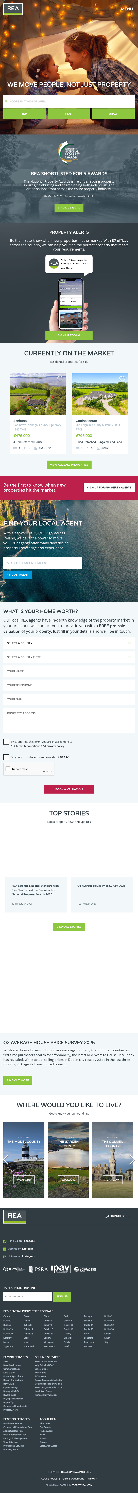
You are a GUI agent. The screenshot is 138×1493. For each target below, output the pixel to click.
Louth (107, 1338)
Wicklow (88, 1346)
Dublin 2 (7, 1320)
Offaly (67, 1342)
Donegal (88, 1316)
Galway (67, 1333)
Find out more (69, 208)
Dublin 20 (8, 1333)
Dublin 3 (28, 1320)
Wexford (68, 1346)
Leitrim (47, 1338)
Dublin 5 (68, 1320)
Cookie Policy (49, 1479)
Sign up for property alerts (109, 487)
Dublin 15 (48, 1329)
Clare (46, 1316)
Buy (25, 114)
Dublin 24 (48, 1333)
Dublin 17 (89, 1329)
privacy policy (55, 746)
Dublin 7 (7, 1325)
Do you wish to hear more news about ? (40, 757)
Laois (26, 1338)
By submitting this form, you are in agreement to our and (42, 744)
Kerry (86, 1333)
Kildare (107, 1333)
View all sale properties (69, 464)
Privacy (92, 1479)
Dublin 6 (88, 1320)
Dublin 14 (28, 1329)
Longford (88, 1338)
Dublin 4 (48, 1320)
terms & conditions (28, 746)
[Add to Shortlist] (60, 379)
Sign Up (62, 1296)
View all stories (69, 927)
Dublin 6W (109, 1320)
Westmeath (49, 1346)
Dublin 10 (68, 1325)
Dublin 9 (48, 1325)
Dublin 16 (68, 1329)
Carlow (6, 1316)
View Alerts (66, 268)
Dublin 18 (109, 1329)
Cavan (26, 1316)
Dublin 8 (28, 1325)
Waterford (29, 1346)
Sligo (106, 1342)
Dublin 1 (108, 1316)
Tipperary (8, 1346)
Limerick (68, 1338)
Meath (27, 1342)
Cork (66, 1316)
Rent (69, 114)
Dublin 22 (28, 1333)
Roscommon (90, 1342)
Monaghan (49, 1342)
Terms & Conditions (72, 1479)
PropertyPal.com (82, 1485)
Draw (113, 114)
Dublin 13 (8, 1329)
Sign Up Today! (69, 335)
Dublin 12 (109, 1325)
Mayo (6, 1342)
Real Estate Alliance (73, 1472)
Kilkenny (7, 1338)
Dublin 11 (89, 1325)
